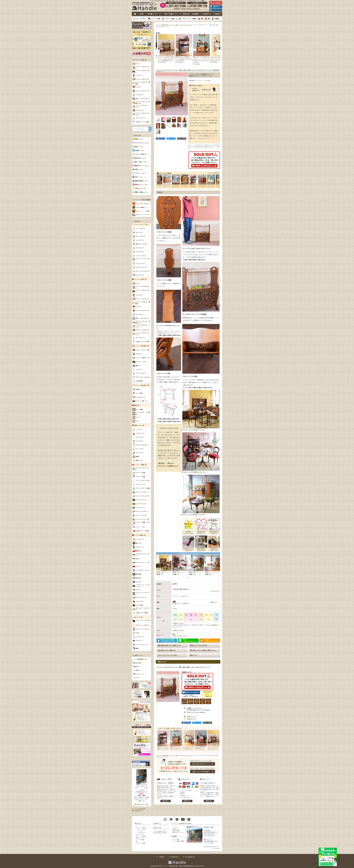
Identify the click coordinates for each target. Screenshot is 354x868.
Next (217, 740)
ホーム (135, 14)
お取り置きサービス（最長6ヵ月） (167, 650)
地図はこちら (141, 800)
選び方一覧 (138, 135)
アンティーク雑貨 (169, 18)
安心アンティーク (154, 14)
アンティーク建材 (140, 843)
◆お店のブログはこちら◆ (141, 804)
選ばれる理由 (176, 830)
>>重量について (213, 602)
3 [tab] (188, 66)
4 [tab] (191, 66)
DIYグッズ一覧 (138, 617)
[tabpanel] (184, 48)
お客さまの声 (157, 828)
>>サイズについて (214, 591)
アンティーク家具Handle (162, 25)
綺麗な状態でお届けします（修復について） (170, 645)
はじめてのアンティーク (172, 14)
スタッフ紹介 (176, 839)
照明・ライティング (141, 838)
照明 (180, 18)
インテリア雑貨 (140, 839)
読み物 (186, 14)
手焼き (142, 203)
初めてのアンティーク (178, 832)
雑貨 (202, 18)
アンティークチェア (141, 18)
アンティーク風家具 (191, 18)
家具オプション (139, 655)
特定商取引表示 (175, 857)
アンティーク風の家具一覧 (141, 346)
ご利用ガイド (206, 14)
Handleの (141, 207)
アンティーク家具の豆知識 (138, 808)
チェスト (140, 830)
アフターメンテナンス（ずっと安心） (168, 655)
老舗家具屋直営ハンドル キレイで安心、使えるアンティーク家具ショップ (145, 6)
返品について (193, 655)
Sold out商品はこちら (137, 810)
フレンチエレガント (214, 572)
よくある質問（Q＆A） (160, 832)
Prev (159, 740)
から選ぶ (139, 139)
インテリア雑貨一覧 (139, 535)
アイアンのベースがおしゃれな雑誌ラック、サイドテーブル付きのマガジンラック (218, 58)
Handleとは (175, 829)
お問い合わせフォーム (213, 846)
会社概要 (195, 14)
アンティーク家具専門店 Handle (181, 823)
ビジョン (174, 827)
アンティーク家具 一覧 (140, 60)
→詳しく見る (215, 848)
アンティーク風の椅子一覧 (141, 385)
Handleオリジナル (143, 214)
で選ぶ (141, 154)
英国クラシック (181, 572)
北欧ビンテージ (165, 572)
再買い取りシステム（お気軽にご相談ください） (203, 650)
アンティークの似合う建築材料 (143, 199)
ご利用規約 (161, 857)
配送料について (191, 716)
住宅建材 (216, 18)
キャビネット (141, 832)
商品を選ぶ (138, 823)
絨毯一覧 (136, 405)
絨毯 (209, 18)
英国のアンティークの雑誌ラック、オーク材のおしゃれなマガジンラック (183, 58)
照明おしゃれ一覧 (139, 425)
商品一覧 (137, 221)
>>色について (184, 596)
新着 (141, 14)
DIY (137, 841)
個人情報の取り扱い (190, 857)
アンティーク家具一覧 (213, 172)
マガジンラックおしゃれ (186, 25)
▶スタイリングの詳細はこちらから (193, 429)
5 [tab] (194, 66)
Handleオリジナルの (142, 211)
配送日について (191, 719)
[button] (157, 92)
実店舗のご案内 (209, 827)
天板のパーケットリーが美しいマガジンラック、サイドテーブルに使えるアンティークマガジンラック (175, 750)
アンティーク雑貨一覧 (140, 464)
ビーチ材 (174, 608)
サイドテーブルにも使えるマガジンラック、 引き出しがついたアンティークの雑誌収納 (166, 58)
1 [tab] (182, 66)
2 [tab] (185, 66)
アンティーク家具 (155, 18)
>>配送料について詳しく (178, 623)
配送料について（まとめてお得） (199, 645)
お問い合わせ (217, 14)
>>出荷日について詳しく (178, 630)
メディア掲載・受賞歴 (178, 841)
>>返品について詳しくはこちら (180, 636)
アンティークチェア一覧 (141, 224)
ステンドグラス (140, 834)
